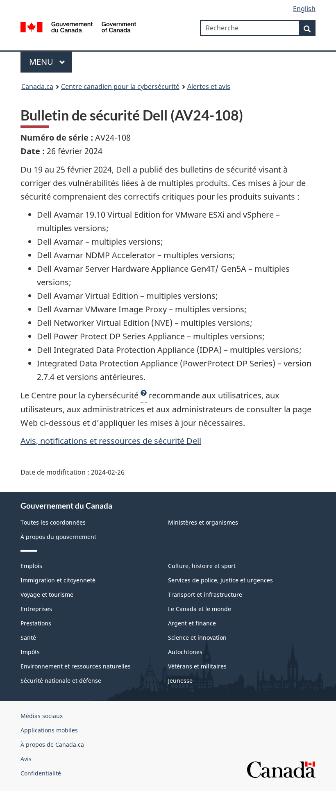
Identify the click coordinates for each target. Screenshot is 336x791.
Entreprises (36, 609)
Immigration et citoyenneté (57, 580)
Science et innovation (197, 637)
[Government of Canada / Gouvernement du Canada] (78, 26)
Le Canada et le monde (199, 609)
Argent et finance (192, 623)
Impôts (30, 652)
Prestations (35, 623)
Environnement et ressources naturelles (75, 666)
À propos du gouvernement (58, 537)
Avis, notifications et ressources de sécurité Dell (110, 440)
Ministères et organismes (203, 522)
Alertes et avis (208, 86)
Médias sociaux (41, 716)
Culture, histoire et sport (202, 566)
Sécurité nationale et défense (60, 680)
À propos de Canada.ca (52, 744)
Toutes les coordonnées (53, 522)
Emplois (31, 566)
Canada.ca (37, 86)
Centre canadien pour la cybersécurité (120, 86)
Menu (42, 61)
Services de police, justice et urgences (220, 580)
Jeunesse (180, 680)
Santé (28, 637)
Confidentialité (40, 773)
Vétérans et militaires (197, 666)
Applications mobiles (49, 730)
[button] (144, 395)
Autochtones (185, 652)
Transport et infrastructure (205, 594)
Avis (26, 759)
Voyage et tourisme (46, 594)
